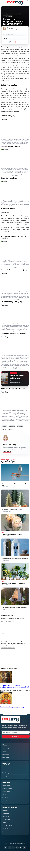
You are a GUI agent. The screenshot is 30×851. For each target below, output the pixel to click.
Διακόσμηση (11, 14)
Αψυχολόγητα (6, 800)
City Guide (5, 828)
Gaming (4, 776)
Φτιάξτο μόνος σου (7, 16)
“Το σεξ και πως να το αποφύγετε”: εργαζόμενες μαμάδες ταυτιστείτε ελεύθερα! (14, 686)
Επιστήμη (5, 810)
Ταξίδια (4, 822)
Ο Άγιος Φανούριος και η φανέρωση (12, 707)
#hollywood (4, 426)
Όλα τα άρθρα (7, 451)
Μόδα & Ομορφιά (7, 788)
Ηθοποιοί (18, 14)
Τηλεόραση (5, 773)
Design (4, 14)
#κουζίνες (10, 429)
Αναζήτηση (15, 736)
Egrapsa (4, 831)
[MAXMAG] (15, 3)
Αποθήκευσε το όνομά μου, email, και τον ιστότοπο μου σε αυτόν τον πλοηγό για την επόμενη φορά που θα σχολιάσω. (13, 643)
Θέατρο (4, 769)
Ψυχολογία (5, 797)
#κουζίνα (4, 429)
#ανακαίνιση (12, 426)
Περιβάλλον (5, 816)
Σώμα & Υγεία (6, 791)
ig (16, 847)
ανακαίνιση (16, 49)
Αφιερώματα (5, 754)
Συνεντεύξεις (5, 757)
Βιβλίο (4, 751)
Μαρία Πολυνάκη (9, 445)
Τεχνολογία (5, 813)
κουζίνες (16, 76)
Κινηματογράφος (7, 766)
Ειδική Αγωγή (6, 819)
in (10, 42)
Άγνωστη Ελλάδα (7, 825)
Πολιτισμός (5, 748)
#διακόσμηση (20, 426)
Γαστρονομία (6, 785)
